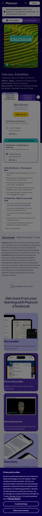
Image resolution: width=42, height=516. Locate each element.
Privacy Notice (14, 499)
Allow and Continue (21, 510)
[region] (21, 492)
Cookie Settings (21, 504)
